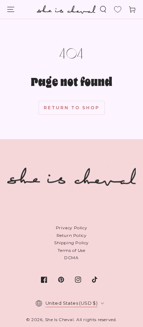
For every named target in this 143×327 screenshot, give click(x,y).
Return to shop (72, 107)
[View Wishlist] (117, 9)
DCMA (71, 257)
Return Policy (72, 235)
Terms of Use (71, 250)
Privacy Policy (71, 227)
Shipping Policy (71, 242)
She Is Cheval (59, 319)
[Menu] (10, 9)
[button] (103, 9)
